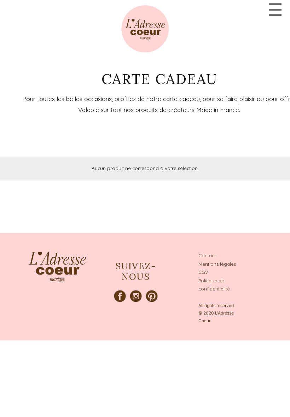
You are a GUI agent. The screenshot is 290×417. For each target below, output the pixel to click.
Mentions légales (217, 264)
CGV (203, 272)
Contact (207, 255)
